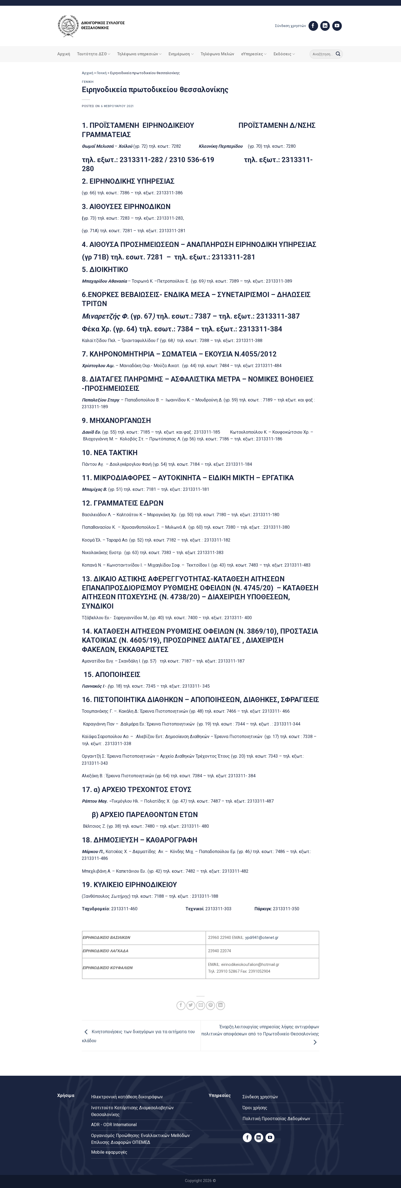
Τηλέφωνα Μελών (217, 54)
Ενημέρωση (179, 54)
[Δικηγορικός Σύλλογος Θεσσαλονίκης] (98, 26)
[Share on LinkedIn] (220, 1005)
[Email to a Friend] (200, 1005)
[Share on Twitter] (190, 1005)
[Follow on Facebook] (313, 26)
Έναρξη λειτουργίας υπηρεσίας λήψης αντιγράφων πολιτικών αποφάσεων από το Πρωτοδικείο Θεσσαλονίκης (260, 1030)
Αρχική (63, 54)
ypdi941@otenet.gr (262, 937)
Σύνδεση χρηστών (290, 25)
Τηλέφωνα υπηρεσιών (137, 54)
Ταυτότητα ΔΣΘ (92, 54)
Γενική (102, 73)
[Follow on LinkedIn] (325, 26)
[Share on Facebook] (180, 1005)
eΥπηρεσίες (252, 54)
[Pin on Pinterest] (210, 1005)
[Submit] (338, 54)
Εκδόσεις (282, 54)
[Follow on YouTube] (337, 26)
